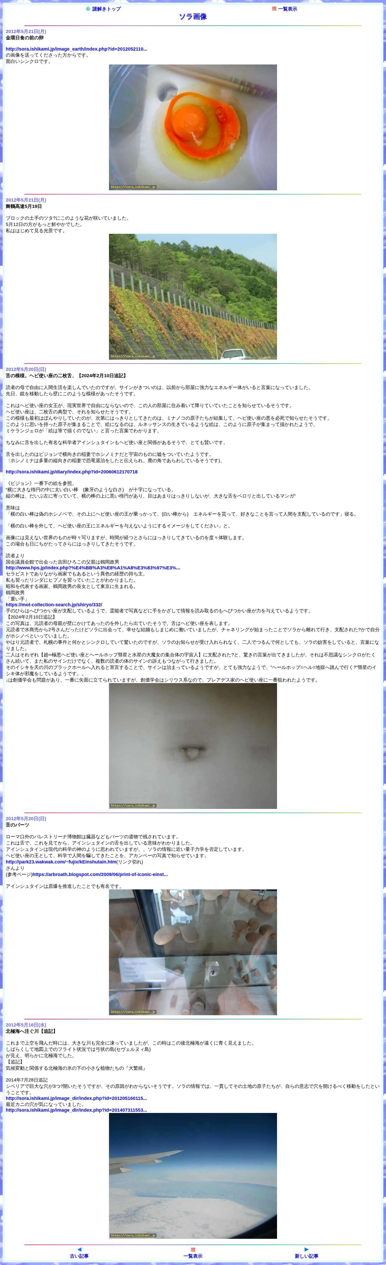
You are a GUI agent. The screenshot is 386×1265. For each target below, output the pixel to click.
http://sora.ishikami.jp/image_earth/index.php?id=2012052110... (76, 49)
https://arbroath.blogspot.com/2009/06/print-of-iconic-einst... (100, 874)
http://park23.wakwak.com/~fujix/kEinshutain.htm (61, 861)
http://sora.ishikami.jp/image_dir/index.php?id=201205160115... (76, 1098)
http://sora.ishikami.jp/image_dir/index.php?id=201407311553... (76, 1110)
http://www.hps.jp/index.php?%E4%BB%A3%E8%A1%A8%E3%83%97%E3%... (93, 567)
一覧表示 (287, 9)
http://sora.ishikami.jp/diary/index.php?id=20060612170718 (72, 471)
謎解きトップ (106, 9)
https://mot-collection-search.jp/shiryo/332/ (54, 604)
